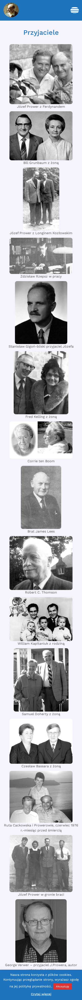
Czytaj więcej (41, 994)
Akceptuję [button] (62, 986)
